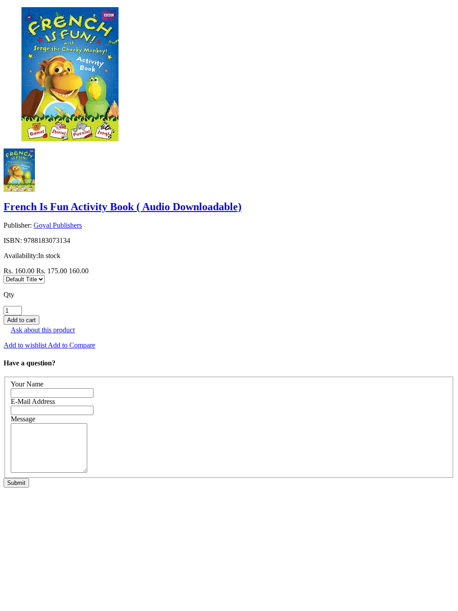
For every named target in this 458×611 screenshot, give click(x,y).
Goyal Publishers (58, 225)
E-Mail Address (33, 401)
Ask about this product (43, 330)
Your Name (27, 384)
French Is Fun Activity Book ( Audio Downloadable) (123, 206)
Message (23, 419)
